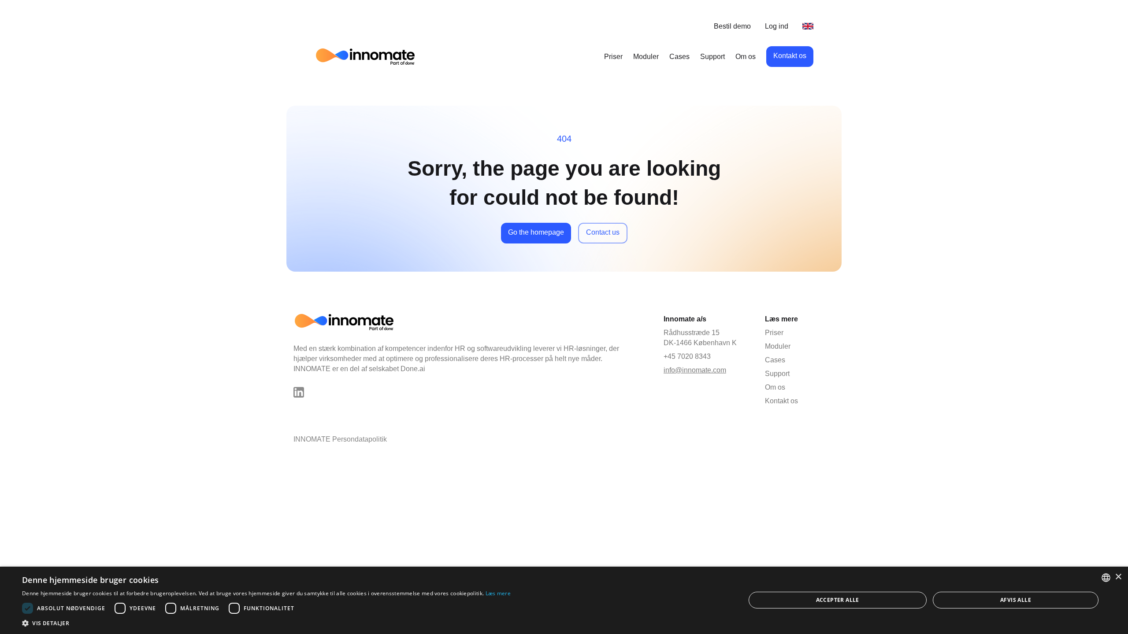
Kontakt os (789, 55)
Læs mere (498, 593)
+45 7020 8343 (687, 356)
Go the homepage (536, 232)
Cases (679, 56)
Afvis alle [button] (1015, 600)
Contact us (603, 232)
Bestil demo (732, 26)
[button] (266, 623)
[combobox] (1106, 577)
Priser (613, 56)
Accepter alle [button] (837, 600)
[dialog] (564, 600)
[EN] (807, 26)
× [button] (1118, 577)
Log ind (776, 26)
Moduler (646, 56)
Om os (745, 56)
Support (712, 56)
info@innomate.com (695, 370)
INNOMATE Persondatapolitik (340, 439)
